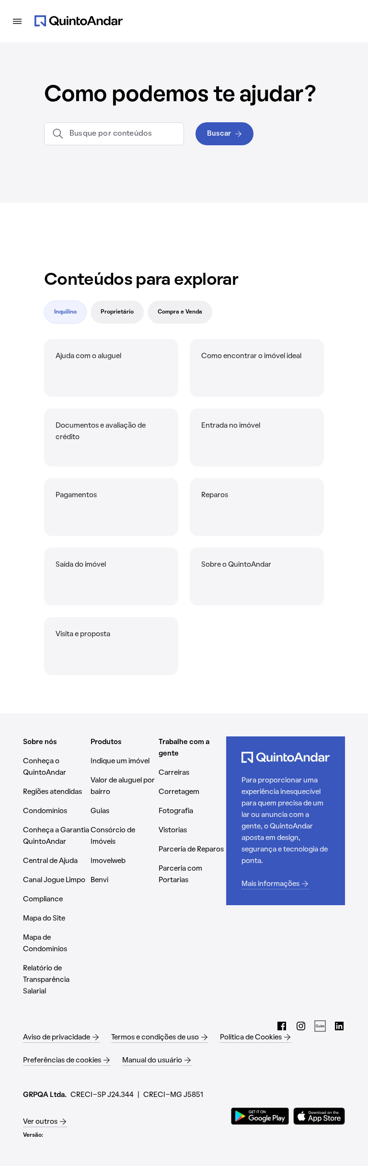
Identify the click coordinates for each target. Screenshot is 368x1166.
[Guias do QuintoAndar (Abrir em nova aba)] (320, 1026)
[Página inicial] (78, 21)
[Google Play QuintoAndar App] (260, 1116)
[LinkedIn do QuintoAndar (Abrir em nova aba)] (339, 1026)
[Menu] (17, 21)
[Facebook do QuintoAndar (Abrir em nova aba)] (282, 1026)
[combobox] (122, 134)
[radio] (65, 312)
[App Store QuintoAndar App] (319, 1116)
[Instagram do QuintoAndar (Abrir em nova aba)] (301, 1026)
